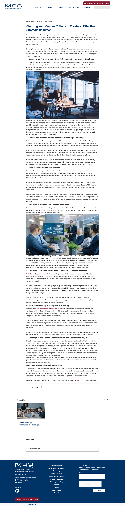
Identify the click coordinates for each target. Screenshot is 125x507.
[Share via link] (42, 387)
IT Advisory (56, 471)
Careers (56, 487)
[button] (38, 7)
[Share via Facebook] (27, 387)
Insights (56, 484)
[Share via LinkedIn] (37, 387)
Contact (56, 493)
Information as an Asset (56, 476)
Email (80, 472)
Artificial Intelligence (56, 479)
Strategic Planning (56, 473)
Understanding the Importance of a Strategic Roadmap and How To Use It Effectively (30, 424)
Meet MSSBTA (56, 490)
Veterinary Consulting (56, 482)
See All (106, 400)
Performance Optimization (56, 468)
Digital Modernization (56, 465)
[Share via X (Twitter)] (32, 387)
